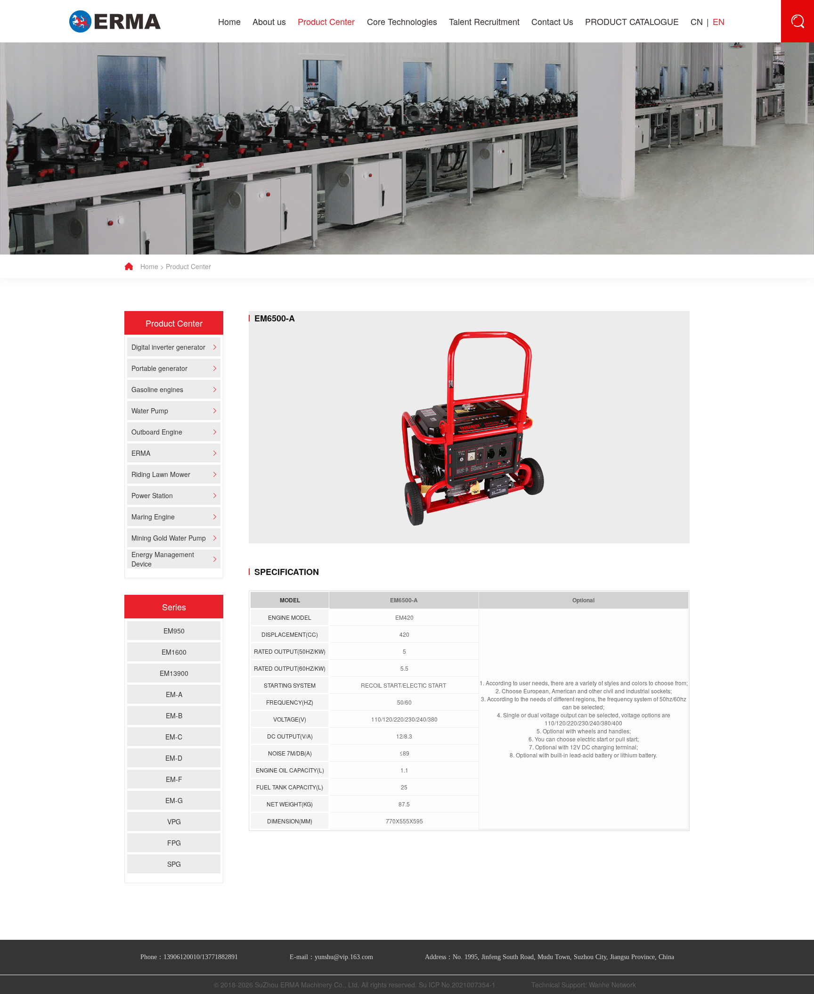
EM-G (174, 800)
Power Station (324, 230)
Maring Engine (324, 246)
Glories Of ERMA (279, 99)
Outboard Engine (324, 168)
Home (229, 21)
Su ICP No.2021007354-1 (457, 984)
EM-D (173, 758)
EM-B (174, 715)
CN (697, 21)
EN (718, 21)
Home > (152, 266)
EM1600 (174, 652)
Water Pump (323, 146)
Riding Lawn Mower (324, 210)
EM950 (174, 630)
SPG (174, 864)
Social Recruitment (474, 73)
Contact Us (552, 21)
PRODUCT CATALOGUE (632, 21)
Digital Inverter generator (392, 73)
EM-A (174, 694)
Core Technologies (402, 21)
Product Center (326, 21)
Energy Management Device (324, 299)
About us (269, 21)
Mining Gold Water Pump (323, 267)
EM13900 (174, 673)
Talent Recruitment (484, 21)
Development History (279, 126)
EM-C (173, 736)
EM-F (174, 779)
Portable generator (324, 99)
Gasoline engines (324, 126)
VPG (174, 821)
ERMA (324, 188)
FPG (174, 842)
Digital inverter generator (324, 73)
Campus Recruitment (474, 99)
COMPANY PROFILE (279, 73)
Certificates (279, 146)
